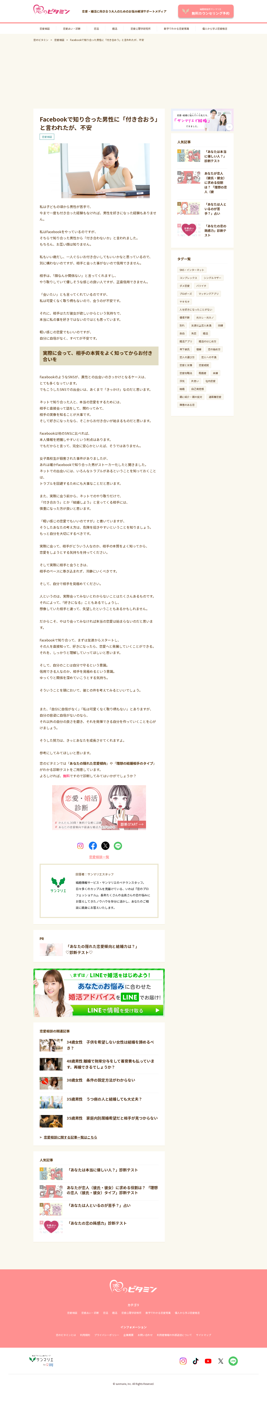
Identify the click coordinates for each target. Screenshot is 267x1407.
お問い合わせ (145, 1335)
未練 (215, 373)
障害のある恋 (187, 404)
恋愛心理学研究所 (141, 28)
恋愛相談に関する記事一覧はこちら (70, 1137)
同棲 (220, 325)
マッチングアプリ (209, 293)
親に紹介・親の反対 (191, 397)
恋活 (96, 28)
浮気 (182, 381)
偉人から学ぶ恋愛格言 (214, 28)
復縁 (198, 349)
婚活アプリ (186, 341)
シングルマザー (212, 277)
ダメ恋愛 (185, 285)
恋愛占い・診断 (72, 28)
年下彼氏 (185, 349)
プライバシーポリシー (106, 1335)
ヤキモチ (185, 301)
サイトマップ (203, 1335)
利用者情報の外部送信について (174, 1335)
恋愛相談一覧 (99, 856)
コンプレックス (188, 277)
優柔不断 (185, 317)
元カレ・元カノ (205, 317)
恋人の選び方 (187, 357)
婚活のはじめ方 (207, 341)
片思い (195, 381)
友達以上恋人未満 (201, 325)
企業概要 (128, 1335)
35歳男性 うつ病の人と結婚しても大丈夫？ (104, 1099)
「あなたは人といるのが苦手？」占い (99, 1205)
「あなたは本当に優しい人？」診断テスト (102, 1169)
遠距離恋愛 (215, 397)
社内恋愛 (210, 381)
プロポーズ (186, 293)
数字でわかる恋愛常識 (176, 28)
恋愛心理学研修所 (131, 1312)
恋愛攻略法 (186, 373)
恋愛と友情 (186, 365)
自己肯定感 (197, 389)
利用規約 (85, 1335)
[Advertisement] (133, 75)
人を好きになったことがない (196, 309)
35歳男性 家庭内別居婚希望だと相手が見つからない (112, 1118)
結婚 (182, 389)
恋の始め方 (214, 349)
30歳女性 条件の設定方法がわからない (101, 1080)
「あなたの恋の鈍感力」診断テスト (97, 1223)
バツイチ (201, 285)
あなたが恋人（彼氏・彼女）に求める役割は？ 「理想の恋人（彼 (215, 182)
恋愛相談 (45, 28)
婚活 (114, 28)
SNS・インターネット (192, 270)
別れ (182, 325)
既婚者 (202, 373)
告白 (182, 333)
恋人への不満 (208, 357)
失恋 (193, 333)
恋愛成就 (204, 365)
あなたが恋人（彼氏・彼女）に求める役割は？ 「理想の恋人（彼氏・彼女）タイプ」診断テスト (112, 1190)
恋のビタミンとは (66, 1335)
